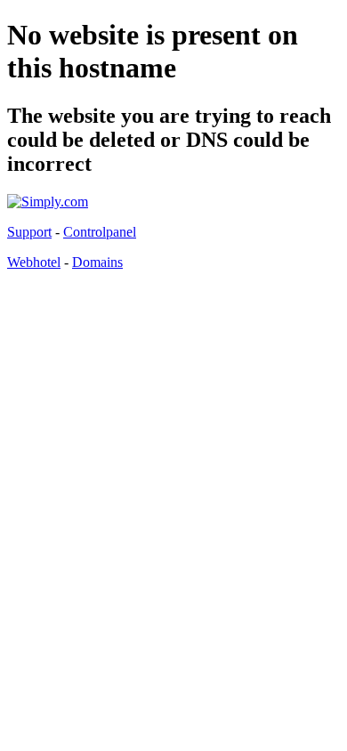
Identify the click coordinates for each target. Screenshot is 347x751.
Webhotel (34, 262)
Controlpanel (99, 231)
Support (29, 231)
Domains (97, 262)
